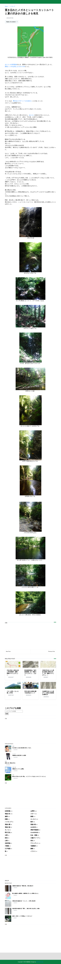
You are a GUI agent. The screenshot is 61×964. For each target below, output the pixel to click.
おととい (31, 115)
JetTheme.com (39, 961)
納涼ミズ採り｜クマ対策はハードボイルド (22, 916)
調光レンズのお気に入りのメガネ (15, 66)
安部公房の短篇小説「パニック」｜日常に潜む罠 (23, 901)
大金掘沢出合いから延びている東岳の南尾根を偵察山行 (48, 693)
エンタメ (14, 753)
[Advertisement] (30, 635)
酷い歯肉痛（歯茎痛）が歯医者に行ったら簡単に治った (25, 893)
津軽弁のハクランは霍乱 (18, 768)
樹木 (13, 774)
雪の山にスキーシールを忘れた (22, 101)
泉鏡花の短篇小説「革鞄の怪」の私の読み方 (22, 885)
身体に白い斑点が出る (10, 763)
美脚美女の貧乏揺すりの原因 (19, 755)
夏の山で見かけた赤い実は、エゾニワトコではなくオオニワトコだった (29, 776)
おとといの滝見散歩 (11, 64)
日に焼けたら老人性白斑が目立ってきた (21, 747)
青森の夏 (14, 767)
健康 (13, 746)
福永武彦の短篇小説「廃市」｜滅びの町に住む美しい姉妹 (26, 908)
